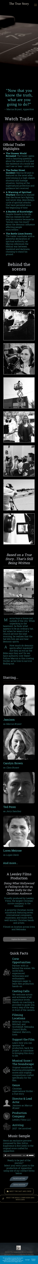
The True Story (19, 3)
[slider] (31, 1155)
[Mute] (27, 1155)
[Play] (5, 1155)
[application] (19, 1155)
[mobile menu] (35, 3)
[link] (19, 290)
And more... (10, 863)
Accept (27, 1260)
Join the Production (26, 1255)
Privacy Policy (33, 1259)
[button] (19, 134)
